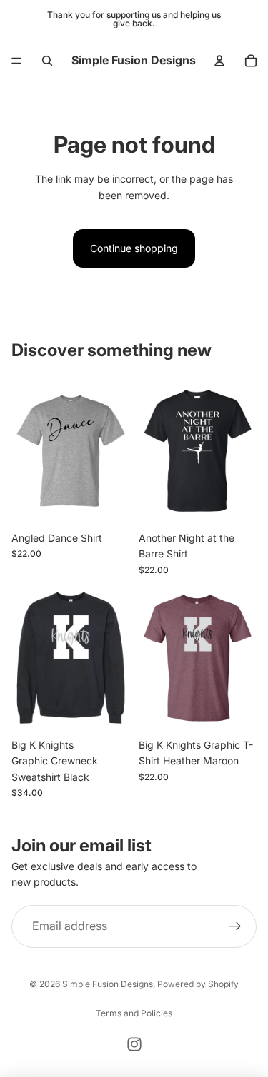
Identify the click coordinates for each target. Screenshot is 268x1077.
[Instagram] (134, 1044)
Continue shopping (134, 248)
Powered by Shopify (198, 984)
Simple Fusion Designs (107, 984)
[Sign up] (235, 926)
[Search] (47, 60)
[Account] (219, 60)
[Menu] (16, 60)
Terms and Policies (134, 1013)
